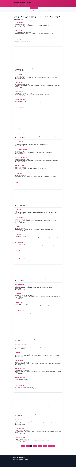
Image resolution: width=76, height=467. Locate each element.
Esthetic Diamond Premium (21, 250)
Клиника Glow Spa (19, 107)
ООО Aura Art (18, 182)
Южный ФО (38, 10)
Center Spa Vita (18, 82)
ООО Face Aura (18, 226)
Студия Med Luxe (19, 328)
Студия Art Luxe (19, 22)
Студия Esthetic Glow (20, 385)
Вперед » (52, 446)
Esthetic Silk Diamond (20, 377)
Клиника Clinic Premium (20, 99)
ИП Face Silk (18, 293)
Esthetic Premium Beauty (21, 157)
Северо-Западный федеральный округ (22, 4)
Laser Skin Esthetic (19, 165)
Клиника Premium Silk (20, 258)
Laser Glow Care (19, 411)
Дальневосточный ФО (30, 10)
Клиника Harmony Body (20, 318)
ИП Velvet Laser (18, 209)
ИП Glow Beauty (19, 74)
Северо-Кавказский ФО (46, 10)
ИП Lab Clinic (18, 39)
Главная (13, 4)
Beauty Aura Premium (20, 65)
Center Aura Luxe (19, 115)
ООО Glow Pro (18, 352)
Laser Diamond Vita (19, 360)
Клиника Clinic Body (20, 57)
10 (48, 446)
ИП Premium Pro (19, 173)
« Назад (23, 446)
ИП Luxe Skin (18, 234)
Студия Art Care (19, 394)
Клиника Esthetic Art (20, 284)
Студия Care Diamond (20, 428)
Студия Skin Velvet (19, 336)
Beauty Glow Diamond (20, 48)
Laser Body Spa (18, 30)
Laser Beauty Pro (19, 242)
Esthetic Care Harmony (20, 344)
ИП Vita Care (18, 200)
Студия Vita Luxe (19, 141)
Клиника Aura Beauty (20, 125)
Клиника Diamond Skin (20, 191)
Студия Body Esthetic (20, 217)
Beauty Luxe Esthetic (20, 310)
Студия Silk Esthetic (20, 437)
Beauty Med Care (19, 266)
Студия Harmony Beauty (21, 149)
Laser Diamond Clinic (20, 368)
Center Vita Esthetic (19, 133)
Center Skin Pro (18, 302)
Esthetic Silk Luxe (19, 419)
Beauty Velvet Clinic (19, 275)
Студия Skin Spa (19, 91)
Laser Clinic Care (19, 403)
